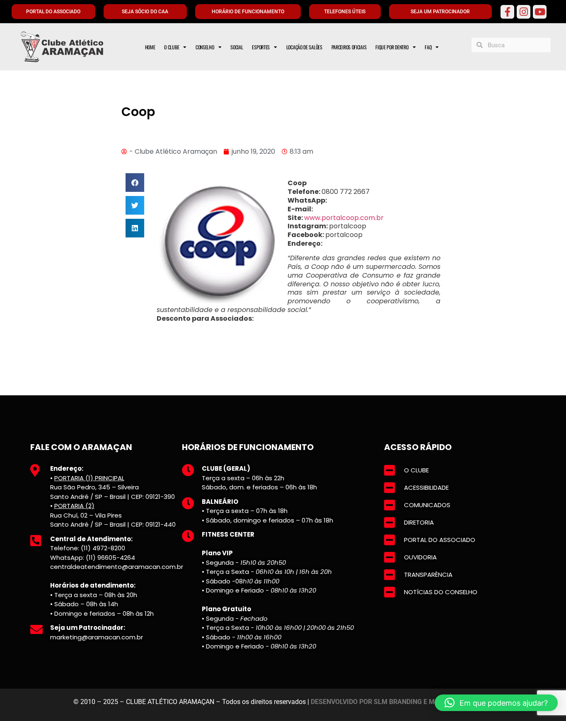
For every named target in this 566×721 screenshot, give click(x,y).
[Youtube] (540, 12)
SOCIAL (236, 47)
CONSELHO (205, 47)
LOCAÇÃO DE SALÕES (304, 47)
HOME (150, 47)
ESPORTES (261, 47)
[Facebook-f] (507, 12)
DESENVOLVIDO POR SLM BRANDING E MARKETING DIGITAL (402, 702)
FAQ (428, 47)
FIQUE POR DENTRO (391, 47)
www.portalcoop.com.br (344, 218)
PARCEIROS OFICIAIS (349, 47)
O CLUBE (171, 47)
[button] (135, 182)
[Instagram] (523, 12)
